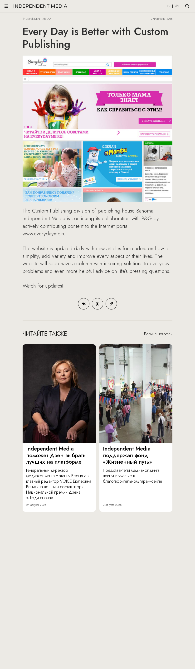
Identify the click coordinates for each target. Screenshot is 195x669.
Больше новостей (158, 334)
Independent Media (40, 6)
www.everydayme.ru (44, 233)
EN (177, 6)
